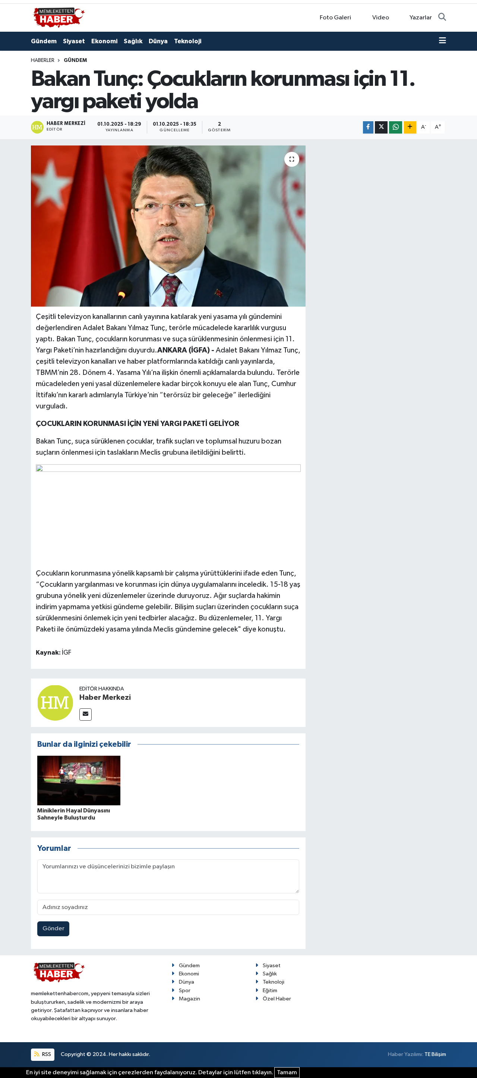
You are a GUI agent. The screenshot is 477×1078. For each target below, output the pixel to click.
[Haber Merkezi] (55, 702)
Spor (184, 990)
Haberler (42, 60)
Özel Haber (277, 999)
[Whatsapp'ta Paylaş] (395, 127)
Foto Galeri (335, 18)
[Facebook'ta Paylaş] (368, 127)
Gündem (44, 41)
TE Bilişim (435, 1054)
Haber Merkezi (105, 697)
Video (380, 18)
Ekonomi (104, 41)
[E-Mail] (85, 714)
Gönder (53, 928)
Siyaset (74, 41)
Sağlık (133, 41)
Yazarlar (421, 18)
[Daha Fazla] (410, 127)
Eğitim (270, 990)
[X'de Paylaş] (381, 127)
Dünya (158, 41)
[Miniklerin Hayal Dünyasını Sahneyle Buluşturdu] (78, 780)
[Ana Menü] (442, 41)
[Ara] (442, 18)
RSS (46, 1054)
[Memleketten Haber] (59, 17)
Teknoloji (187, 41)
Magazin (189, 999)
